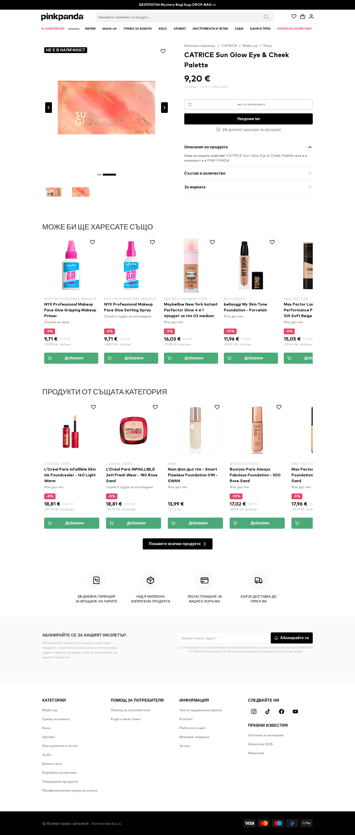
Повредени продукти (60, 781)
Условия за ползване (266, 735)
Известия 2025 (260, 744)
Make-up (250, 46)
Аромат (48, 737)
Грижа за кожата (56, 719)
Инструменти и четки (60, 746)
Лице (267, 46)
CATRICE (229, 46)
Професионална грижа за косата (69, 790)
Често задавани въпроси (200, 710)
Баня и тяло (52, 764)
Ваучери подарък (194, 737)
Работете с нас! (192, 728)
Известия (256, 753)
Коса (46, 728)
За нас (184, 746)
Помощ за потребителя (130, 710)
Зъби (46, 755)
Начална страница (202, 46)
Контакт (186, 719)
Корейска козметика (59, 772)
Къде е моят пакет (126, 719)
